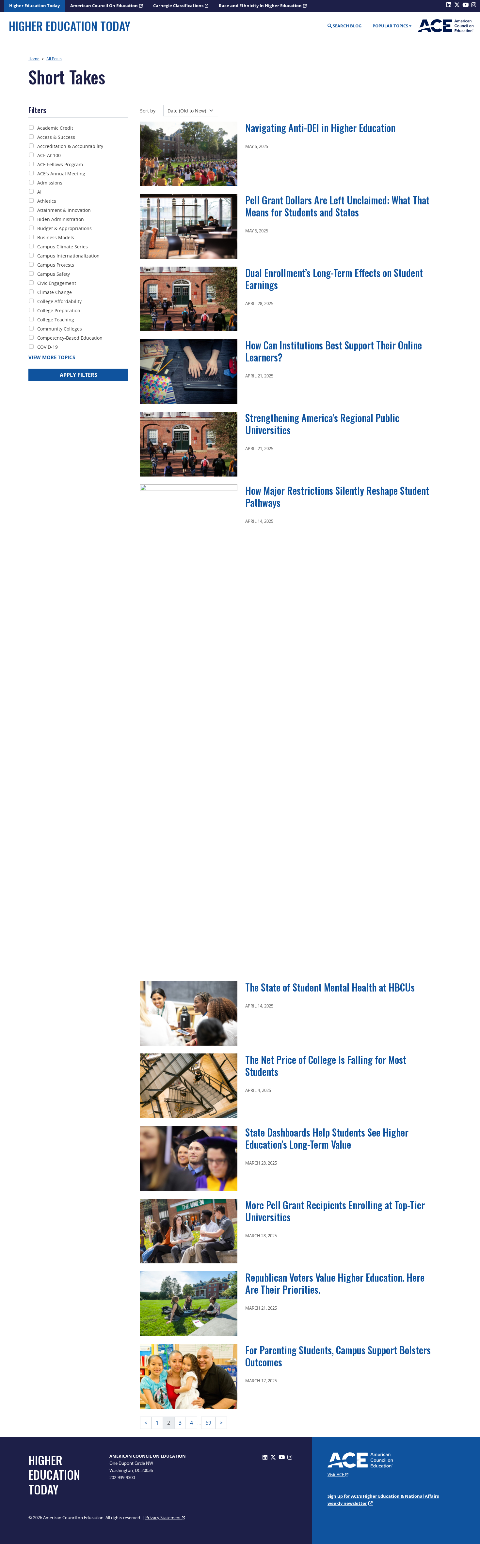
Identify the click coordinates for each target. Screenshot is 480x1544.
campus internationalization (68, 256)
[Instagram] (289, 1457)
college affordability (59, 301)
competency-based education (70, 338)
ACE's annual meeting (61, 173)
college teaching (55, 319)
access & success (56, 137)
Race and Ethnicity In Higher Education (260, 5)
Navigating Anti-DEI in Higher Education (320, 127)
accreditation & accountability (70, 146)
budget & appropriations (64, 228)
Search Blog (346, 26)
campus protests (55, 265)
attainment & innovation (64, 210)
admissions (49, 183)
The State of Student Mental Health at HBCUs (330, 987)
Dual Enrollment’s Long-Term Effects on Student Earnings (334, 278)
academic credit (55, 128)
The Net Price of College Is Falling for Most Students (325, 1065)
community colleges (59, 329)
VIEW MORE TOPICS (51, 357)
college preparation (58, 310)
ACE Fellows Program (60, 164)
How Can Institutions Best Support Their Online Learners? (333, 351)
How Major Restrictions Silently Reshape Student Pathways (337, 496)
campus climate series (62, 246)
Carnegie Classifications (178, 5)
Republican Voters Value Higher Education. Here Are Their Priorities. (334, 1283)
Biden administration (60, 219)
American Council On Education (104, 5)
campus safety (53, 274)
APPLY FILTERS (78, 374)
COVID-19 (47, 347)
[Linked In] (265, 1457)
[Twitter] (273, 1457)
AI (39, 192)
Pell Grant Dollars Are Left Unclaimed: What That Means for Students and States (337, 206)
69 (208, 1422)
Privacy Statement (163, 1518)
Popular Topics (390, 26)
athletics (46, 201)
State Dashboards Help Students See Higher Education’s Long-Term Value (326, 1138)
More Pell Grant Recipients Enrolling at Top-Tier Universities (335, 1211)
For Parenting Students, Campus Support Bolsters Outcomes (338, 1356)
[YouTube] (282, 1457)
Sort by (147, 111)
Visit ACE (336, 1475)
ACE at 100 (49, 155)
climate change (54, 292)
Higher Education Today (34, 5)
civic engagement (56, 283)
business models (55, 237)
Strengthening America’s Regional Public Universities (322, 423)
